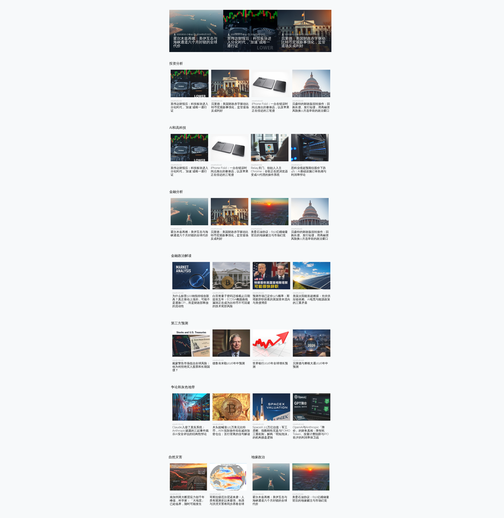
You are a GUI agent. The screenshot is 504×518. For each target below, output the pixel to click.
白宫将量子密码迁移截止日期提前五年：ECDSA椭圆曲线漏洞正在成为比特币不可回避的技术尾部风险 (231, 301)
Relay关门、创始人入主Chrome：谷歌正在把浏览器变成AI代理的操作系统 (269, 171)
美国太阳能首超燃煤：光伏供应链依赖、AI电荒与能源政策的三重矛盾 (311, 299)
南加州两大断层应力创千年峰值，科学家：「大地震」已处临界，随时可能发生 (187, 500)
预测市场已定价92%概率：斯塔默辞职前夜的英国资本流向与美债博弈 (271, 299)
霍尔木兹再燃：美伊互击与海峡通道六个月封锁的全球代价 (195, 42)
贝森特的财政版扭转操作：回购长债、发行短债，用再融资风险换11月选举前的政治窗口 (311, 107)
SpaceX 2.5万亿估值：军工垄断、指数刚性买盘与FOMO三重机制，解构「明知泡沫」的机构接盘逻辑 (271, 432)
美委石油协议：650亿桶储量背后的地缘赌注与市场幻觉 (269, 233)
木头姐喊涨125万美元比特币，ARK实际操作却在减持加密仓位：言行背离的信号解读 (231, 430)
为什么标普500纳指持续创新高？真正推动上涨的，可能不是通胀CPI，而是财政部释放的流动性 (191, 301)
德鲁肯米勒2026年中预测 (228, 363)
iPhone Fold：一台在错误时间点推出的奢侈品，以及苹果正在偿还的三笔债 (270, 107)
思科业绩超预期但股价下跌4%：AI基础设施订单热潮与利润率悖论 (308, 171)
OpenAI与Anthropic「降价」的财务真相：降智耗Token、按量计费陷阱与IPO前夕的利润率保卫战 (311, 432)
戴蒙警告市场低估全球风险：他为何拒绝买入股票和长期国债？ (191, 367)
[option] (189, 92)
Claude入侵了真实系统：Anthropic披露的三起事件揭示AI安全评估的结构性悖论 (190, 430)
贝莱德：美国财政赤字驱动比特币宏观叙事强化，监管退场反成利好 (303, 42)
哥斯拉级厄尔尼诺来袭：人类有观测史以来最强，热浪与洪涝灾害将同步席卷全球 (227, 500)
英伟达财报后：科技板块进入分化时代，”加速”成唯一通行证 (249, 42)
